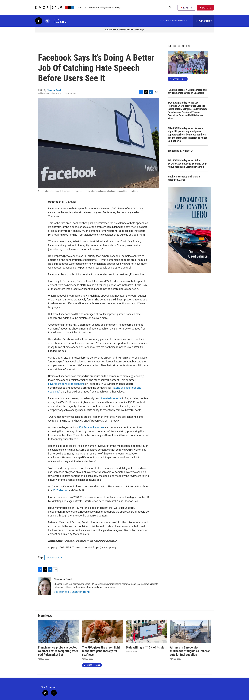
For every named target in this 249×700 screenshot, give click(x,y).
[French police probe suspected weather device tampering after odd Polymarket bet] (58, 631)
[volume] (47, 21)
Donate (206, 7)
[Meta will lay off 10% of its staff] (146, 631)
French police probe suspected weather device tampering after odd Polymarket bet (58, 651)
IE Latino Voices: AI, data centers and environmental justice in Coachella (187, 91)
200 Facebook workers (91, 427)
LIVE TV (187, 7)
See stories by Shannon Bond (72, 591)
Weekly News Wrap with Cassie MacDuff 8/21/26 (184, 178)
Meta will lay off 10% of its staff (146, 647)
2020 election (60, 490)
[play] (38, 21)
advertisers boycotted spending (66, 383)
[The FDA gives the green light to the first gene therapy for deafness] (102, 631)
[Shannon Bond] (44, 586)
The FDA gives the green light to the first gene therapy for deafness (101, 651)
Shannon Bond (54, 90)
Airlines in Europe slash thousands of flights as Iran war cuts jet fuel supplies (190, 651)
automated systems (109, 398)
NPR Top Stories (54, 557)
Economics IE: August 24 (181, 150)
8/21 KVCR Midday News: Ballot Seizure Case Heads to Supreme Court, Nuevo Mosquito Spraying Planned (188, 163)
